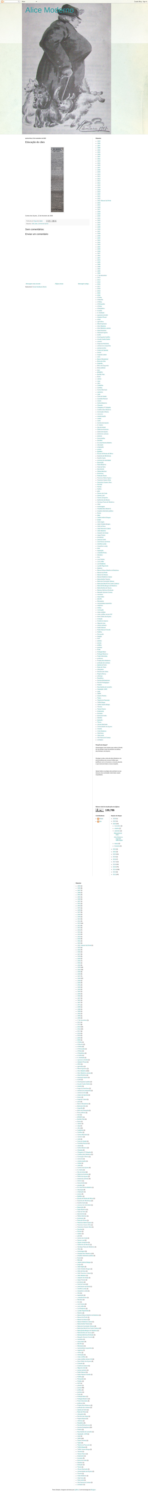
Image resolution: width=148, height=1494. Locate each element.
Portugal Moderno (102, 654)
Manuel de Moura (102, 575)
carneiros (100, 392)
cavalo (99, 401)
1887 (98, 145)
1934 (98, 225)
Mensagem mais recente (33, 284)
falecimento (100, 469)
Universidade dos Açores (104, 726)
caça (98, 381)
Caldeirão (100, 385)
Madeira (99, 568)
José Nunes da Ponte (103, 542)
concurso (100, 414)
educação (100, 445)
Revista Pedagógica (103, 682)
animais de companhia (104, 346)
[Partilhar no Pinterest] (55, 221)
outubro (116, 828)
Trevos (99, 722)
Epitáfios (99, 451)
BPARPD (100, 372)
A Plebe (99, 306)
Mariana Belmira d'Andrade (105, 590)
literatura (99, 555)
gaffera (77, 1490)
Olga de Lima (101, 623)
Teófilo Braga (101, 702)
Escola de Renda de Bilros (105, 453)
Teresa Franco (101, 709)
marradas (100, 594)
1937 (98, 231)
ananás (99, 341)
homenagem (101, 506)
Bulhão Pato (101, 374)
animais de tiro (101, 348)
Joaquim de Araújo (102, 533)
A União (99, 310)
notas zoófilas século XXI (104, 614)
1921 (98, 196)
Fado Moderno (101, 464)
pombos (99, 647)
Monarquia (100, 601)
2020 (98, 293)
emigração (100, 447)
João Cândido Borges (103, 524)
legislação (100, 550)
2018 (98, 288)
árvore (99, 352)
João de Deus (101, 526)
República (100, 678)
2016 (98, 284)
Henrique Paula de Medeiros (105, 502)
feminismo (100, 473)
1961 (98, 255)
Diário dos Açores (102, 432)
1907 (98, 167)
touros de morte (102, 715)
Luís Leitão (100, 561)
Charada (99, 405)
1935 (98, 227)
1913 (98, 181)
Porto (98, 649)
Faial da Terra (101, 467)
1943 (98, 244)
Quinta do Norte (102, 665)
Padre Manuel (101, 627)
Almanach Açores (102, 332)
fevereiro (117, 846)
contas (99, 418)
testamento (100, 711)
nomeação (100, 610)
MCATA (99, 599)
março (116, 843)
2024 (114, 821)
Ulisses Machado (102, 724)
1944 (98, 247)
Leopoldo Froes (102, 553)
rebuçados (100, 669)
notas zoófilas (101, 612)
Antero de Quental (102, 350)
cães (36, 223)
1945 (98, 249)
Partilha (99, 632)
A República (100, 308)
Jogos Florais (101, 535)
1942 (98, 242)
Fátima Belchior (102, 471)
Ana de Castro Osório (103, 339)
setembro (117, 831)
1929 (98, 214)
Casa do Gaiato (102, 396)
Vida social (100, 735)
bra (100, 821)
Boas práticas (101, 368)
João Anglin (100, 522)
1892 (98, 150)
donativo (99, 440)
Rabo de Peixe (101, 667)
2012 (98, 277)
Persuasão (100, 634)
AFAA (99, 319)
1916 (98, 187)
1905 (98, 165)
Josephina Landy (102, 546)
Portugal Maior (101, 652)
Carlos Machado (102, 390)
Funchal (99, 484)
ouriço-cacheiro (102, 625)
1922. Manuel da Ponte (104, 200)
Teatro (99, 698)
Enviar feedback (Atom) (39, 287)
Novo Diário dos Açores (104, 616)
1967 (98, 258)
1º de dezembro (102, 275)
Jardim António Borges (104, 517)
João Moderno (101, 530)
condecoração (101, 416)
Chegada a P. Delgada (104, 407)
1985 (98, 262)
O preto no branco (102, 621)
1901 (98, 159)
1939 (98, 236)
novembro (117, 826)
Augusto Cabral (102, 354)
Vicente (99, 729)
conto (99, 421)
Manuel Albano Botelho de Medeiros (108, 570)
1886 (98, 143)
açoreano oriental (102, 315)
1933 (33, 223)
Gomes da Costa (102, 493)
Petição (99, 636)
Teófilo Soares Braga (103, 704)
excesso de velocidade (104, 460)
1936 (98, 229)
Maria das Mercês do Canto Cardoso (108, 583)
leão (98, 548)
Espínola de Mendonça (104, 456)
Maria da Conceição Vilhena (105, 581)
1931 (98, 218)
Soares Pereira (101, 696)
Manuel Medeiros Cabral (104, 577)
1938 (98, 233)
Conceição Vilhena (103, 412)
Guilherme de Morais (103, 500)
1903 (98, 161)
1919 (98, 192)
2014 (98, 280)
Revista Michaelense (103, 680)
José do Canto (101, 539)
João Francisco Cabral (104, 528)
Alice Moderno (49, 10)
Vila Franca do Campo (104, 737)
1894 (98, 152)
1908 (98, 170)
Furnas (99, 486)
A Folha (99, 297)
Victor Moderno (101, 731)
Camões (99, 387)
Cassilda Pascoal (102, 398)
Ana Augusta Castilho (103, 337)
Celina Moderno (102, 403)
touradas (99, 713)
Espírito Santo (101, 458)
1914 (98, 183)
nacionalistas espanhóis (104, 603)
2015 (98, 282)
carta (98, 394)
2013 (114, 872)
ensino (99, 449)
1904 (98, 163)
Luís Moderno (101, 564)
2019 (98, 291)
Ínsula (99, 513)
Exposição (100, 462)
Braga (101, 818)
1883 (98, 141)
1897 (98, 156)
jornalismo (100, 537)
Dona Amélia (101, 438)
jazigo (99, 519)
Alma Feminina (101, 330)
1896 (98, 154)
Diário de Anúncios (102, 429)
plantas (99, 641)
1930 (98, 216)
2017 (98, 286)
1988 (98, 264)
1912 (98, 178)
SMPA (99, 693)
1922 (98, 198)
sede (98, 691)
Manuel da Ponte (102, 572)
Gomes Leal (100, 495)
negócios (100, 605)
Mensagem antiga (83, 284)
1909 (98, 172)
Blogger (93, 1490)
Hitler (98, 504)
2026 (98, 295)
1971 (98, 260)
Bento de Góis (101, 361)
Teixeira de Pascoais (103, 700)
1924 (98, 205)
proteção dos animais (103, 663)
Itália (98, 515)
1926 (98, 207)
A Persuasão (101, 304)
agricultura (100, 321)
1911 (98, 176)
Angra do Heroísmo (103, 343)
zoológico (100, 740)
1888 (98, 148)
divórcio (99, 436)
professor (100, 658)
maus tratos (100, 597)
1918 (98, 189)
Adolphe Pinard (102, 317)
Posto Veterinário (102, 656)
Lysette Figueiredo (102, 566)
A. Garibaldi (100, 313)
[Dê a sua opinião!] (49, 221)
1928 (98, 211)
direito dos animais (102, 434)
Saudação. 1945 (102, 689)
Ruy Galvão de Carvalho (104, 687)
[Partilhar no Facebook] (53, 221)
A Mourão (100, 299)
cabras (99, 379)
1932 (98, 220)
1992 (98, 269)
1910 (98, 174)
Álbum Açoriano (102, 324)
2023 (114, 823)
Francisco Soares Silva (104, 480)
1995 (98, 271)
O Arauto (99, 619)
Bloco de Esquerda (103, 365)
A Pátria (99, 302)
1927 (98, 209)
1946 (98, 251)
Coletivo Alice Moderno (104, 409)
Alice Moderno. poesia (104, 328)
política (99, 645)
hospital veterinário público (105, 511)
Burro (99, 376)
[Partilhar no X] (51, 221)
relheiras (99, 676)
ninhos (99, 608)
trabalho (99, 718)
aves (98, 357)
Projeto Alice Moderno (103, 660)
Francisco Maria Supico (104, 478)
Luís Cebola (100, 559)
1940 (98, 238)
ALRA (99, 335)
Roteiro (99, 685)
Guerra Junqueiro (102, 497)
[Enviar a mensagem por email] (47, 221)
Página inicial (59, 284)
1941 (98, 240)
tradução (99, 720)
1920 (98, 194)
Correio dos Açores (43, 223)
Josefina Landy (101, 544)
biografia (99, 363)
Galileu (99, 489)
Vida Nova (100, 733)
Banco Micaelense (102, 359)
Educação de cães (118, 833)
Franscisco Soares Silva (104, 482)
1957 (98, 253)
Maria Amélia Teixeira (103, 579)
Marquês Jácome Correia (104, 592)
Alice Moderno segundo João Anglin (118, 838)
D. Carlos (100, 425)
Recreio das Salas (102, 671)
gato (98, 491)
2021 (114, 852)
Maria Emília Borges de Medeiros (107, 586)
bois (98, 370)
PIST (98, 638)
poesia (99, 643)
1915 (98, 185)
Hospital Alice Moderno (104, 508)
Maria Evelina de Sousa (104, 588)
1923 (98, 203)
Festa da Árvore (102, 475)
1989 (98, 266)
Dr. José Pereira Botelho (104, 443)
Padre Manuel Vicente (103, 630)
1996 (98, 273)
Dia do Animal (101, 427)
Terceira (99, 707)
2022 (114, 849)
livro (98, 557)
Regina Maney (101, 674)
